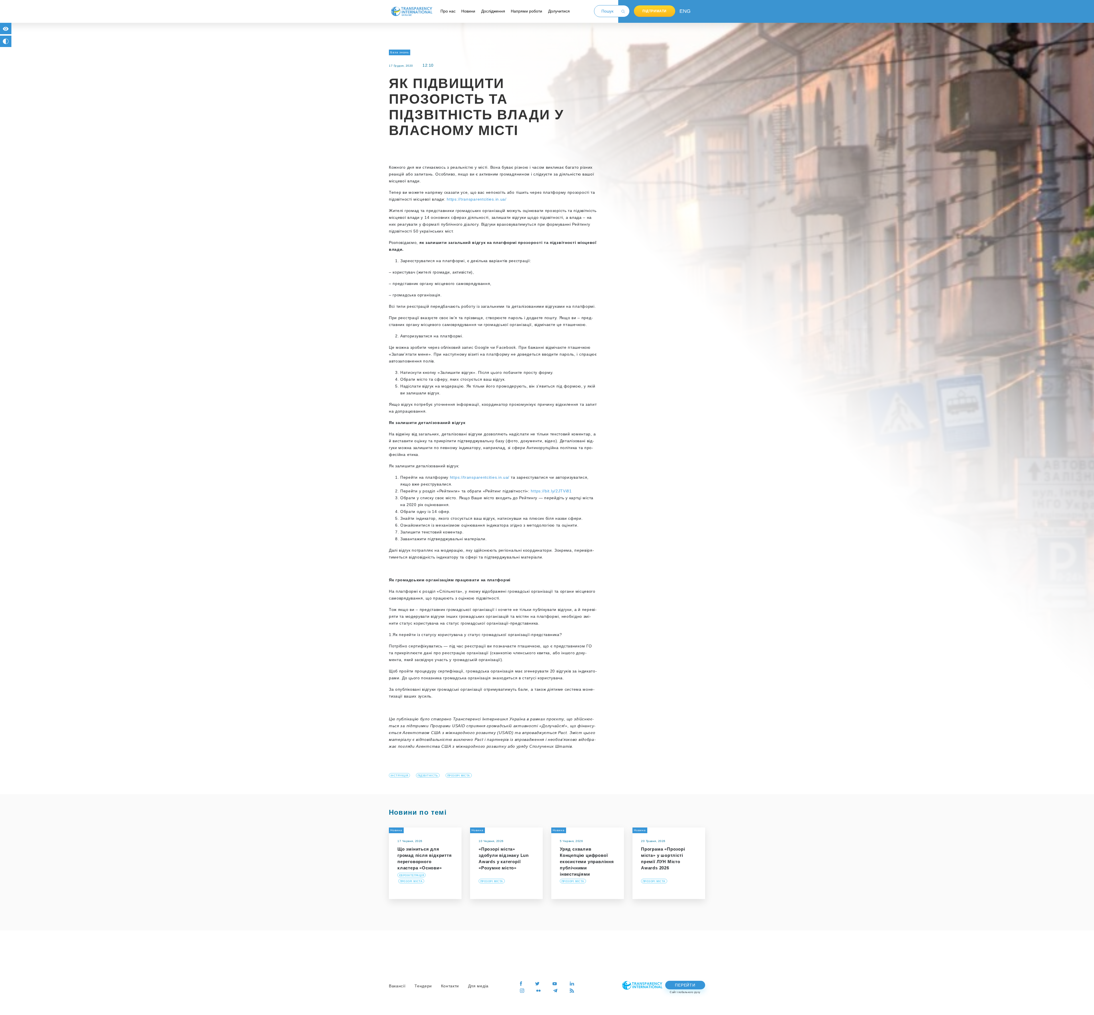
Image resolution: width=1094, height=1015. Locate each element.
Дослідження (493, 11)
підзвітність (428, 775)
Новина (396, 830)
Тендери (423, 986)
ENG (683, 11)
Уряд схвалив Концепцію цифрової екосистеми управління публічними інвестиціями (587, 862)
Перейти (685, 985)
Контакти (450, 986)
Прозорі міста (458, 775)
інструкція (399, 775)
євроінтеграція (411, 875)
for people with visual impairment (5, 28)
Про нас (448, 11)
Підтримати (654, 11)
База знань (399, 52)
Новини (468, 11)
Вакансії (397, 986)
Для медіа (478, 986)
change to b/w (5, 41)
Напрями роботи (526, 11)
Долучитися (559, 11)
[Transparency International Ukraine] (411, 11)
